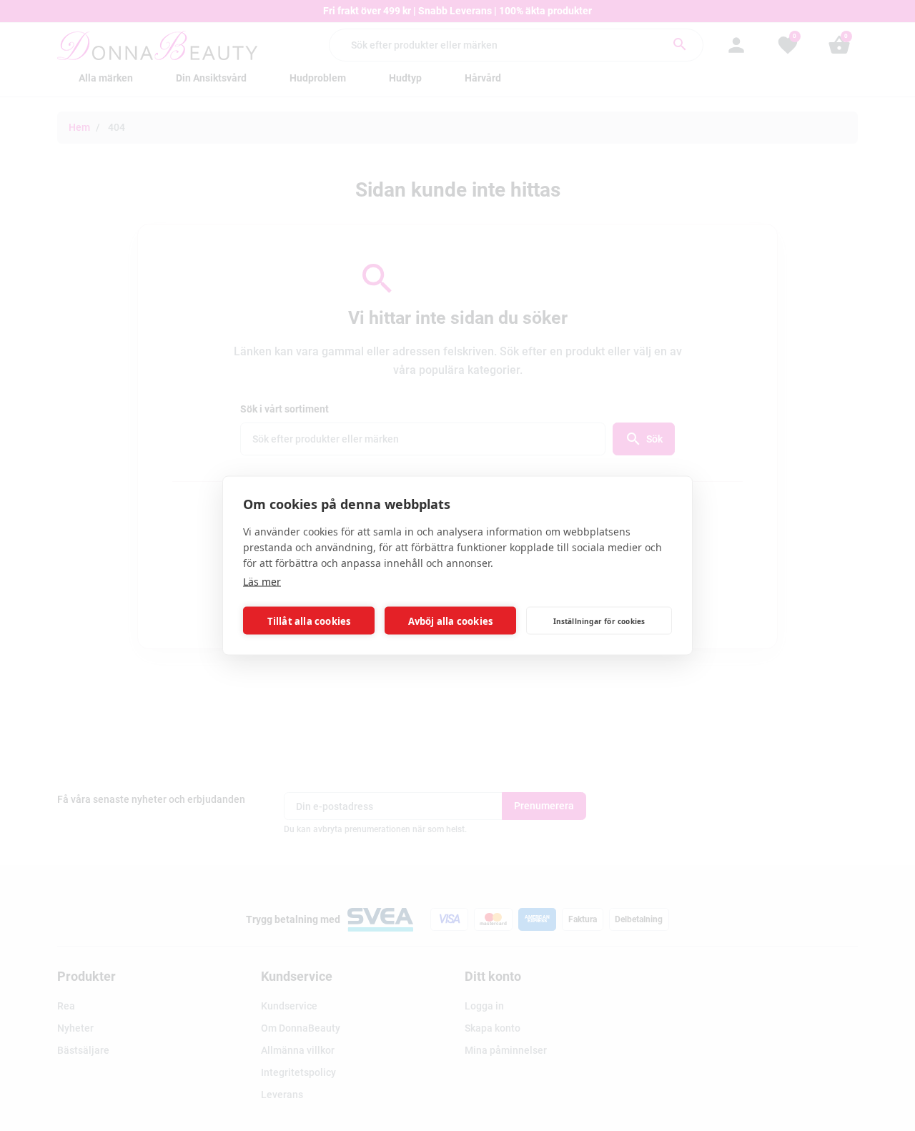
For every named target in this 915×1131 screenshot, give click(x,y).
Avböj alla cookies (450, 620)
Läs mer (262, 581)
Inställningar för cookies (599, 621)
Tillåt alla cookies (309, 620)
